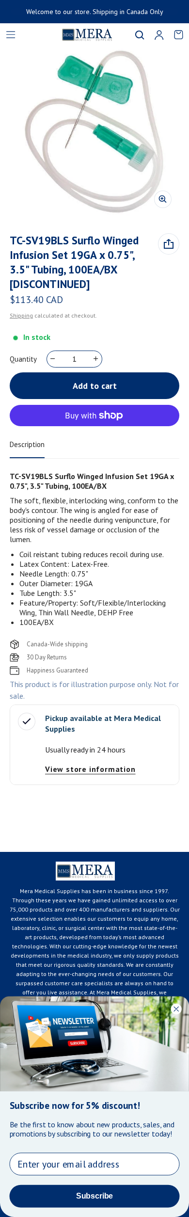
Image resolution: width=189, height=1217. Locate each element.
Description (27, 444)
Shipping (21, 315)
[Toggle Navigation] (10, 35)
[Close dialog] (176, 1008)
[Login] (159, 35)
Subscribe (94, 1196)
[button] (139, 35)
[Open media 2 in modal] (94, 131)
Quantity (23, 359)
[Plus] (96, 359)
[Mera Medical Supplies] (75, 34)
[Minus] (53, 359)
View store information (90, 769)
